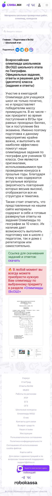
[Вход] (39, 5)
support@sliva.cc (26, 462)
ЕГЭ (26, 401)
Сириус (26, 378)
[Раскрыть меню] (47, 5)
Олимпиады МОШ (26, 413)
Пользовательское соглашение (26, 437)
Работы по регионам (26, 394)
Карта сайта (26, 452)
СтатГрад (26, 382)
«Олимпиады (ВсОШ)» (25, 289)
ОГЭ (26, 405)
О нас (26, 417)
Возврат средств (26, 425)
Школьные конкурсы (26, 409)
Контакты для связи (26, 421)
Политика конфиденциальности (26, 441)
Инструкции (26, 433)
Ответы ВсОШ (26, 386)
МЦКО (26, 390)
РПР (26, 398)
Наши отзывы (26, 429)
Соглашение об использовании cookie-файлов (22, 447)
